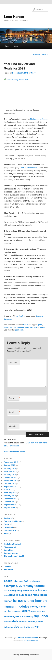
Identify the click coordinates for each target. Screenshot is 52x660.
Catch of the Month (12, 521)
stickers (23, 621)
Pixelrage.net (10, 546)
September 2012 (11, 486)
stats (27, 327)
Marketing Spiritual (12, 543)
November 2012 (11, 480)
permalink (19, 329)
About (16, 46)
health (6, 595)
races (33, 611)
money (7, 327)
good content (27, 590)
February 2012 (10, 492)
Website (12, 426)
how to (13, 595)
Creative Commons (31, 640)
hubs (36, 595)
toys (21, 627)
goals (40, 324)
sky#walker (20, 315)
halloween (41, 590)
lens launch (36, 600)
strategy (33, 327)
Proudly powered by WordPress (26, 654)
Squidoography (11, 553)
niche (42, 606)
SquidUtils (8, 569)
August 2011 (9, 507)
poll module (16, 611)
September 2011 (11, 504)
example (9, 586)
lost (14, 607)
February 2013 (10, 471)
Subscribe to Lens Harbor (14, 451)
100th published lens (28, 167)
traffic (27, 626)
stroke (40, 622)
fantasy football (34, 585)
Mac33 (34, 73)
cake (15, 581)
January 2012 (10, 495)
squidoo (41, 615)
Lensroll (7, 566)
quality (26, 611)
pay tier (13, 327)
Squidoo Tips (10, 530)
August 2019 (9, 465)
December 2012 (10, 477)
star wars (7, 622)
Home (7, 46)
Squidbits (8, 549)
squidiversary (27, 616)
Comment (13, 362)
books (8, 581)
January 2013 (10, 474)
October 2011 (10, 501)
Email (14, 412)
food (6, 590)
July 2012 (8, 489)
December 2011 (10, 498)
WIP (37, 626)
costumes (35, 581)
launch (8, 601)
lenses (19, 600)
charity (20, 581)
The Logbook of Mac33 (14, 556)
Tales (6, 533)
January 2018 (10, 468)
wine (32, 627)
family (19, 586)
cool (26, 581)
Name (14, 398)
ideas (43, 595)
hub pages (25, 595)
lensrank (8, 606)
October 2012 (10, 483)
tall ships (8, 626)
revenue (20, 327)
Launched (8, 527)
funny (11, 590)
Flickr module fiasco (38, 119)
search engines (11, 616)
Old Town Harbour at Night (27, 637)
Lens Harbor (14, 16)
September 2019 (11, 462)
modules (23, 606)
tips (16, 626)
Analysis (8, 518)
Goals (25, 324)
